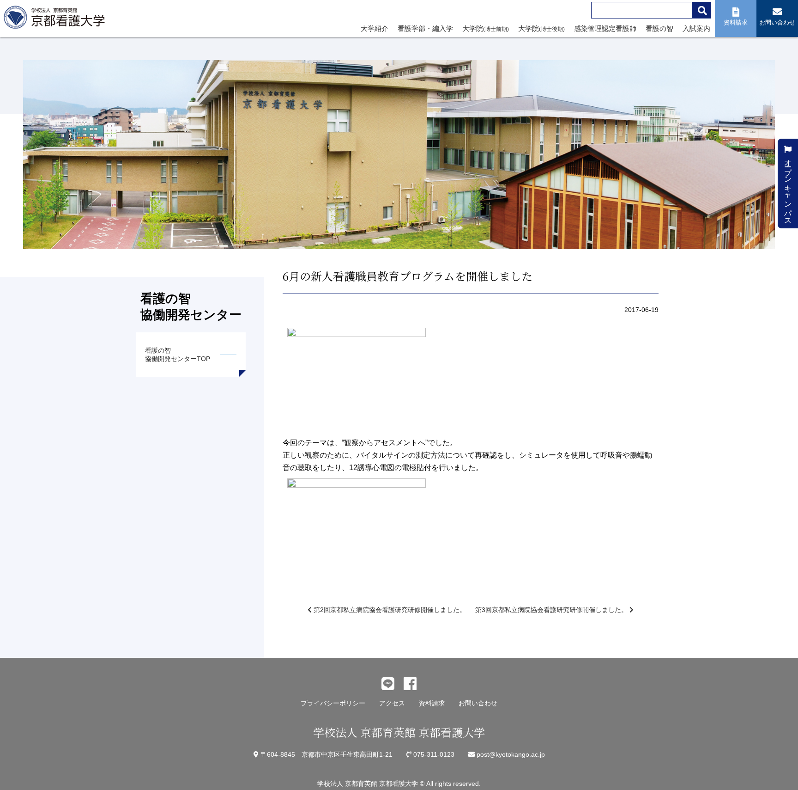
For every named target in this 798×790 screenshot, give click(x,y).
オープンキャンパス (788, 187)
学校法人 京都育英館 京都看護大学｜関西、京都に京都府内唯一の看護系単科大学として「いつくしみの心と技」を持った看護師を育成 (56, 20)
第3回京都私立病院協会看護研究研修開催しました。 (552, 609)
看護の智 (659, 28)
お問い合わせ (478, 703)
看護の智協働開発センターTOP (177, 354)
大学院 (485, 28)
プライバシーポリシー (333, 703)
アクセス (392, 703)
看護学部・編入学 (425, 28)
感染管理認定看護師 (605, 28)
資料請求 (432, 703)
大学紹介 (374, 28)
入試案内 (696, 28)
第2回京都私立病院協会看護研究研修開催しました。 (389, 609)
